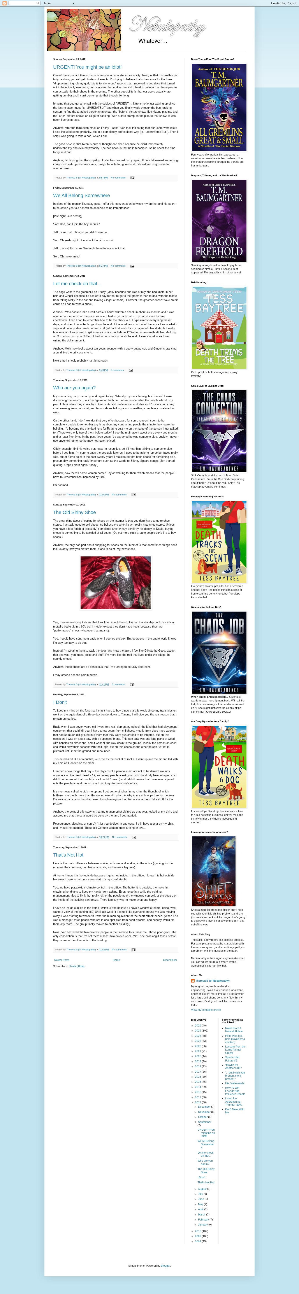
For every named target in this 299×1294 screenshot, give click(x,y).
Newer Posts (61, 960)
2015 (198, 1081)
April (201, 1209)
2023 (198, 1040)
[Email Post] (132, 177)
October (203, 1117)
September (204, 1122)
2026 (198, 1025)
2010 (198, 1231)
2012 (198, 1097)
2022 (198, 1046)
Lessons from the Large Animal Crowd (235, 1049)
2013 (198, 1092)
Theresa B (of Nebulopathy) (212, 980)
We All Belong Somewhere (81, 195)
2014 (198, 1087)
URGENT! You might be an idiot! (87, 67)
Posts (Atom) (76, 966)
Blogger (165, 1265)
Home (116, 960)
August (202, 1189)
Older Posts (170, 960)
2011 (198, 1102)
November (204, 1112)
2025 (198, 1030)
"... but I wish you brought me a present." (235, 1076)
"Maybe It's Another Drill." (233, 1066)
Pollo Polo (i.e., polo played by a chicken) (235, 1039)
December (204, 1106)
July (201, 1194)
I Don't (60, 702)
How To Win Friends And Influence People (235, 1091)
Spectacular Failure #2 (232, 1059)
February (203, 1219)
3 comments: (119, 684)
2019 (198, 1061)
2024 (198, 1035)
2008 (198, 1241)
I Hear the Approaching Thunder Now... (234, 1101)
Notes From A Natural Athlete (234, 1030)
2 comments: (118, 370)
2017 (198, 1071)
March (202, 1214)
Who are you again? (74, 387)
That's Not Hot (68, 855)
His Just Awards (234, 1083)
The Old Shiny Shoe (74, 512)
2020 (198, 1056)
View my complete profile (206, 1009)
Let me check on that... (77, 283)
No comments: (119, 177)
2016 (198, 1076)
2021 (198, 1051)
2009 (198, 1236)
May (201, 1204)
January (203, 1224)
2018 (198, 1066)
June (201, 1199)
